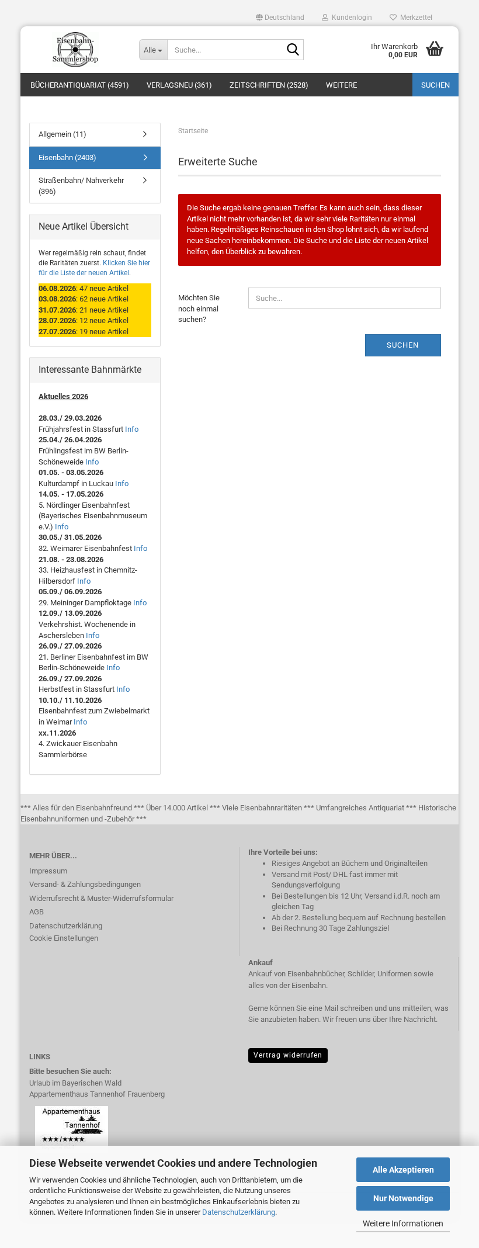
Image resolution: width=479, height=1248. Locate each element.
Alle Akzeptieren (403, 1169)
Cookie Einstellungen (63, 938)
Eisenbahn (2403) (67, 157)
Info (131, 429)
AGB (36, 911)
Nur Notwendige (403, 1198)
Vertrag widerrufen (288, 1055)
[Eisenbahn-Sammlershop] (75, 49)
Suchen (435, 85)
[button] (280, 17)
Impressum (48, 870)
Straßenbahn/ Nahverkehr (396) (81, 186)
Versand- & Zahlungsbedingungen (85, 884)
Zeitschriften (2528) (269, 85)
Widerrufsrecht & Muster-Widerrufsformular (101, 898)
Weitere (341, 85)
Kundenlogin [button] (350, 17)
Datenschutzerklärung (238, 1212)
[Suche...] (293, 50)
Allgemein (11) (62, 134)
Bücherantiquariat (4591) (79, 85)
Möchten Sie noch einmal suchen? (199, 308)
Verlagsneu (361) (179, 85)
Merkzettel (414, 17)
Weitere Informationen (403, 1223)
